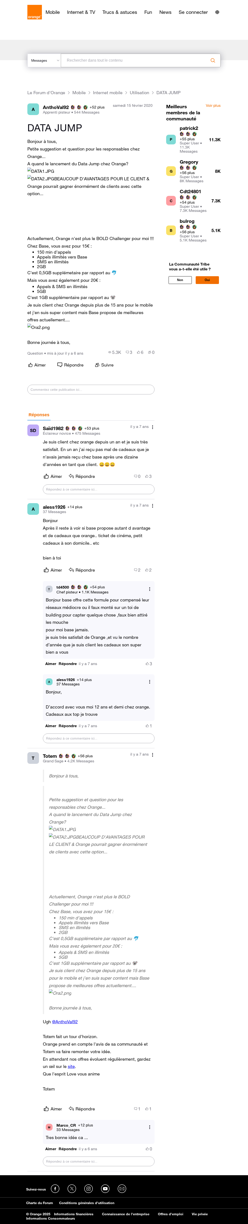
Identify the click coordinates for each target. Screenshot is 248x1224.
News (165, 12)
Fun (148, 12)
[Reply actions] (150, 589)
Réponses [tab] (39, 414)
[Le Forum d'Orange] (34, 12)
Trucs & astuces (119, 12)
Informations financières (73, 1214)
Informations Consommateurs (50, 1218)
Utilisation (139, 93)
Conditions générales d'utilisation (86, 1203)
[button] (40, 171)
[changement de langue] (217, 12)
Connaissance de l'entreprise (125, 1214)
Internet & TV (81, 12)
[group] (114, 352)
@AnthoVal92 (65, 1021)
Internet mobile (108, 93)
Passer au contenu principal (25, 3)
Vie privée (200, 1214)
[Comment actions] (153, 427)
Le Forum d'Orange (46, 93)
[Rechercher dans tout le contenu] (212, 60)
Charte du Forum (39, 1203)
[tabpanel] (91, 796)
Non (180, 280)
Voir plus (213, 105)
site (71, 1066)
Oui (207, 280)
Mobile (53, 12)
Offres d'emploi (170, 1214)
